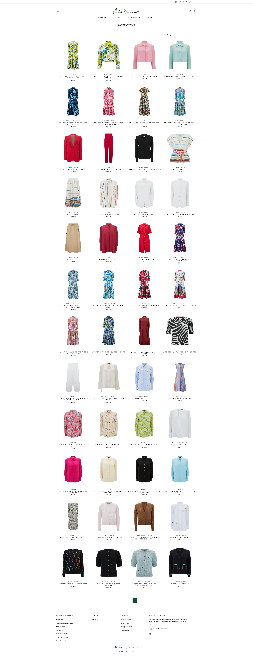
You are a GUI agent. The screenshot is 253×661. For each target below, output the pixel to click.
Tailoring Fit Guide (62, 637)
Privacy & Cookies (126, 627)
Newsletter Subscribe (160, 629)
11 (129, 600)
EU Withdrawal (61, 641)
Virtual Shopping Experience (65, 623)
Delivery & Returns (62, 634)
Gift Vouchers (60, 627)
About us (95, 619)
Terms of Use (124, 623)
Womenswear (133, 18)
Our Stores (59, 619)
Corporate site (124, 630)
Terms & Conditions (126, 619)
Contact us (59, 630)
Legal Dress (117, 18)
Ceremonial (150, 18)
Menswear (102, 18)
